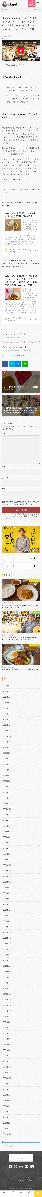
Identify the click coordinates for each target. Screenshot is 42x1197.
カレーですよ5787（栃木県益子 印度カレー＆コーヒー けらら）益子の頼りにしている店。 (20, 606)
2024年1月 (7, 859)
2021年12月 (7, 999)
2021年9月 (7, 1016)
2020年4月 (7, 1112)
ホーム (4, 1195)
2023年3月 (7, 915)
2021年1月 (7, 1061)
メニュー (21, 1195)
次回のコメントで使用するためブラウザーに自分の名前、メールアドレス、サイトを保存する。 (20, 503)
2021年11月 (7, 1005)
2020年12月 (7, 1067)
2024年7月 (7, 826)
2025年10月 (7, 742)
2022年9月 (7, 949)
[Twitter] (12, 364)
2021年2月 (7, 1055)
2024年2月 (7, 854)
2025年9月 (7, 747)
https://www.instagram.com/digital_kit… (17, 350)
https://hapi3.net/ (33, 342)
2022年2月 (7, 988)
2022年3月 (7, 983)
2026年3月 (7, 714)
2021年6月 (7, 1033)
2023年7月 (7, 893)
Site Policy (30, 1179)
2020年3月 (7, 1117)
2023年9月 (7, 882)
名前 (4, 467)
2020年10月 (7, 1078)
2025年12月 (7, 730)
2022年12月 (7, 932)
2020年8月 (7, 1089)
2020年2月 (7, 1123)
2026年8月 (7, 686)
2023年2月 (7, 921)
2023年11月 (7, 871)
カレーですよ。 (35, 580)
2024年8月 (7, 820)
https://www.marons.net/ (11, 337)
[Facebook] (5, 364)
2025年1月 (7, 792)
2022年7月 (7, 960)
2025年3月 (7, 781)
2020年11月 (7, 1072)
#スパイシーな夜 (8, 355)
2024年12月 (7, 798)
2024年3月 (7, 848)
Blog (11, 9)
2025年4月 (7, 775)
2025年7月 (7, 758)
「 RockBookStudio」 (13, 77)
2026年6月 (7, 697)
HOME (5, 9)
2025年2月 (7, 786)
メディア (18, 9)
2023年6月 (7, 899)
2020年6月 (7, 1100)
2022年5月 (7, 971)
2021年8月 (7, 1022)
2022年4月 (7, 977)
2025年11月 (7, 736)
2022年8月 (7, 955)
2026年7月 (7, 691)
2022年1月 (7, 994)
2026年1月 (7, 725)
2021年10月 (7, 1011)
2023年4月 (7, 910)
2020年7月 (7, 1095)
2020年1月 (7, 1128)
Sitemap (13, 1178)
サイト (4, 488)
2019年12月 (7, 1134)
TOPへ (37, 1195)
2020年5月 (7, 1106)
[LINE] (25, 364)
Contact (21, 1158)
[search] (34, 558)
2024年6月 (7, 831)
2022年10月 (7, 943)
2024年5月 (7, 837)
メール (5, 478)
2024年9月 (7, 814)
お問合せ (29, 1195)
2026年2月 (7, 719)
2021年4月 (7, 1044)
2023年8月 (7, 887)
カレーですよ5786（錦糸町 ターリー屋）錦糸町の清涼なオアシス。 (20, 670)
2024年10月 (7, 809)
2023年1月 (7, 927)
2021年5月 (7, 1039)
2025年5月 (7, 770)
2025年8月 (7, 753)
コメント (5, 433)
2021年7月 (7, 1027)
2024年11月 (7, 803)
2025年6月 (7, 764)
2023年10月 (7, 876)
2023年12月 (7, 865)
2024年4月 (7, 842)
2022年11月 (7, 938)
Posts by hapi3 (7, 1146)
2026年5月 (7, 702)
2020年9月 (7, 1083)
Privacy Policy (21, 1179)
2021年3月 (7, 1050)
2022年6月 (7, 966)
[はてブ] (18, 364)
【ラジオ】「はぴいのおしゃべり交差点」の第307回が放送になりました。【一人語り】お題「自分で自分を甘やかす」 (20, 638)
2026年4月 (7, 708)
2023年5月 (7, 904)
